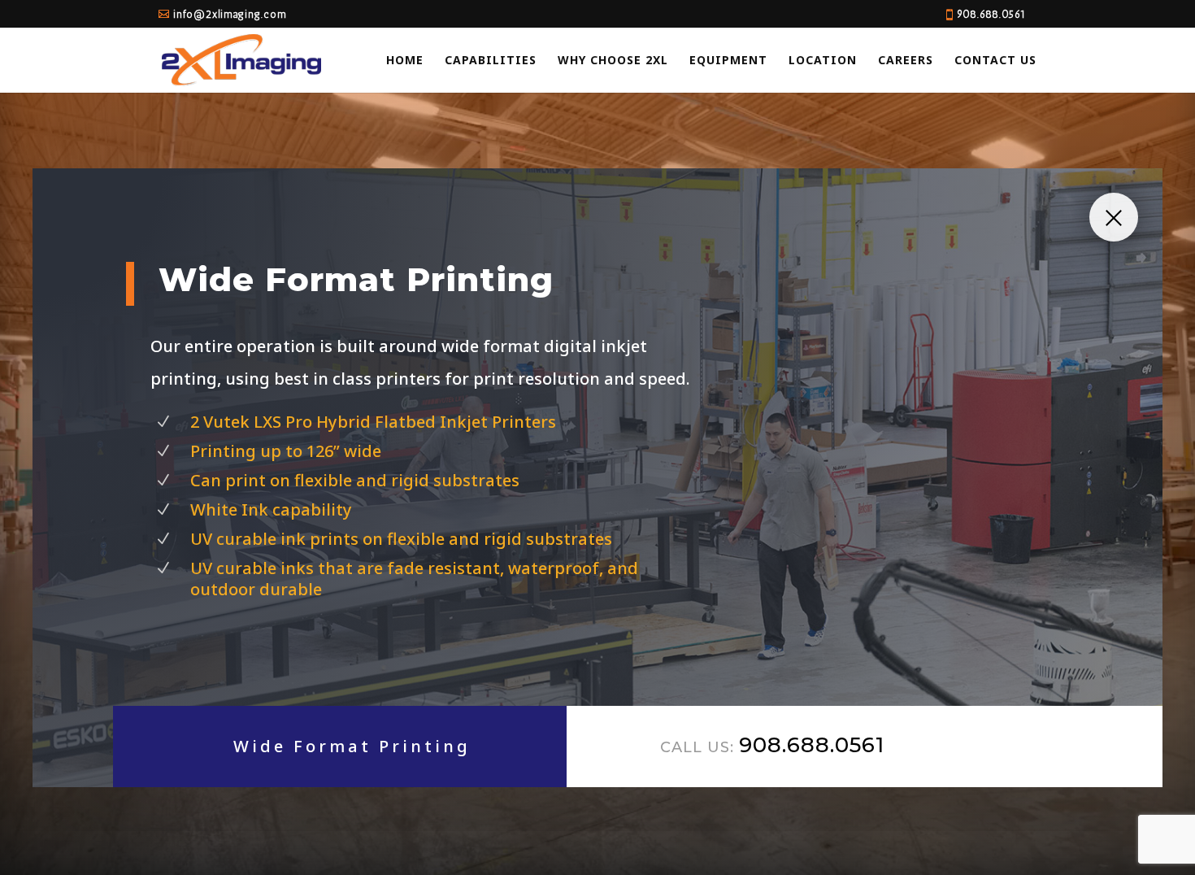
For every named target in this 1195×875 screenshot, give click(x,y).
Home (405, 60)
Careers (905, 60)
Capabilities (491, 60)
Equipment (728, 60)
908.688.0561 (991, 14)
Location (823, 60)
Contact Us (995, 60)
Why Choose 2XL (613, 60)
